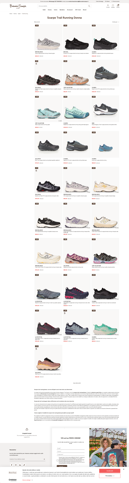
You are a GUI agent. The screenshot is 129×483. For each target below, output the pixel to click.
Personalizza (109, 475)
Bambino (62, 9)
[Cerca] (89, 6)
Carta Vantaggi (99, 1)
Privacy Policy (75, 457)
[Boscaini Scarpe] (18, 6)
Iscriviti (61, 466)
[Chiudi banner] (123, 469)
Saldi (44, 9)
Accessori (70, 9)
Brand (84, 9)
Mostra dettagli (27, 480)
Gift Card (78, 9)
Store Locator (116, 1)
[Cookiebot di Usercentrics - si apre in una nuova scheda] (12, 480)
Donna (50, 9)
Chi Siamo (107, 1)
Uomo (55, 9)
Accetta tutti (110, 470)
